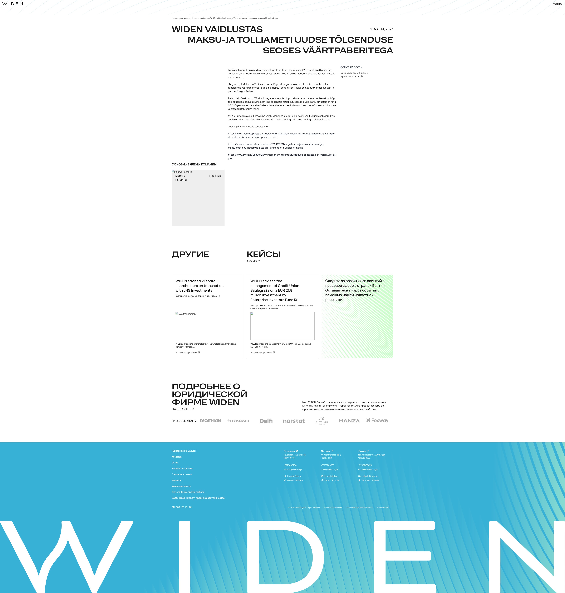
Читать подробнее (186, 352)
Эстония (289, 451)
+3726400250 (290, 465)
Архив (252, 261)
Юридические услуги (184, 450)
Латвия (326, 451)
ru (190, 507)
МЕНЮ (557, 4)
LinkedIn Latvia (330, 476)
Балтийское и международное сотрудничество (198, 497)
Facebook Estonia (295, 480)
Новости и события (200, 18)
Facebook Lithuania (370, 480)
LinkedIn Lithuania (369, 476)
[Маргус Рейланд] (198, 198)
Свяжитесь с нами (182, 474)
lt (186, 507)
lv (182, 507)
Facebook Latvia (331, 480)
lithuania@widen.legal (368, 469)
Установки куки (383, 507)
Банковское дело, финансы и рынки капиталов (354, 74)
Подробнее (181, 409)
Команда (176, 456)
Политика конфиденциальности (359, 507)
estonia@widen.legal (293, 469)
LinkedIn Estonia (294, 476)
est (178, 507)
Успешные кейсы (181, 486)
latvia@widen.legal (329, 469)
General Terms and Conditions (188, 492)
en (173, 507)
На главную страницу (181, 18)
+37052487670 (365, 465)
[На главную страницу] (12, 3)
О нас (175, 462)
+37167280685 (327, 465)
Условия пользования (333, 507)
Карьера (176, 480)
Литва (362, 451)
